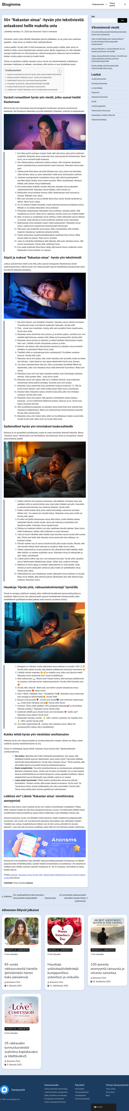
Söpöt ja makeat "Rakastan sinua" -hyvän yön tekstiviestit (29, 77)
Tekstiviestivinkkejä (98, 120)
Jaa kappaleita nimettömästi (54, 1099)
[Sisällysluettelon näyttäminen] (58, 71)
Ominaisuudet (98, 4)
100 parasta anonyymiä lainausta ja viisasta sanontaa (107, 968)
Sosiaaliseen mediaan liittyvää (103, 115)
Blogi (108, 1095)
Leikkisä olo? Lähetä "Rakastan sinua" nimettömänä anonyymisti (32, 90)
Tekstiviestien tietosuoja (100, 111)
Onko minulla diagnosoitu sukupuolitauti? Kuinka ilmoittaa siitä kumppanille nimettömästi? (107, 41)
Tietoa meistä (112, 4)
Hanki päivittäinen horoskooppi (55, 1095)
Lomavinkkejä (96, 88)
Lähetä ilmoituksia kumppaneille (56, 1092)
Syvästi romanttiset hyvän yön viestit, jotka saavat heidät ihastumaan (34, 74)
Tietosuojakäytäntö (82, 1092)
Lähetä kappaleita (98, 106)
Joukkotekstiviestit (98, 79)
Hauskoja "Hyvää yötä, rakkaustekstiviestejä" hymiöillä (28, 84)
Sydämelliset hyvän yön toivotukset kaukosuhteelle (27, 80)
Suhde (93, 102)
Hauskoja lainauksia (99, 83)
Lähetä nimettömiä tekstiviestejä (55, 1089)
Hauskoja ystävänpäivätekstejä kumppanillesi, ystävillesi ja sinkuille (63, 970)
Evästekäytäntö (80, 1095)
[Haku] (125, 4)
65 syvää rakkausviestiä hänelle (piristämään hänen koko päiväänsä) (21, 970)
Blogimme (11, 4)
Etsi (93, 16)
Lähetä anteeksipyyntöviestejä (55, 1102)
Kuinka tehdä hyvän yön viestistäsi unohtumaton (26, 87)
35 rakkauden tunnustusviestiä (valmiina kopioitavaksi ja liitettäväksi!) (21, 1049)
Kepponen (95, 92)
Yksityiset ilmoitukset (99, 97)
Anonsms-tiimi (13, 982)
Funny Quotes (19, 883)
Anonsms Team (40, 31)
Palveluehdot (79, 1089)
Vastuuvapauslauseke (82, 1099)
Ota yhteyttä (110, 1092)
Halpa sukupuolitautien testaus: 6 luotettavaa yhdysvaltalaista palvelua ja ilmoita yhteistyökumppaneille (109, 58)
